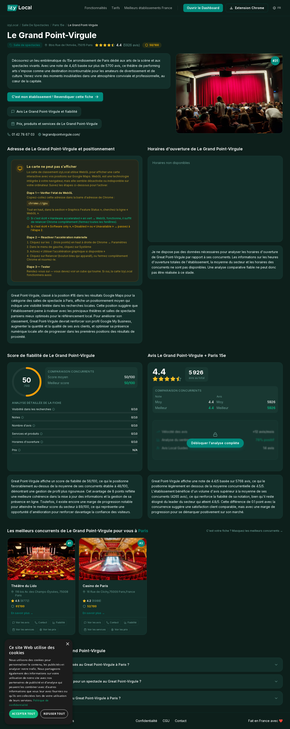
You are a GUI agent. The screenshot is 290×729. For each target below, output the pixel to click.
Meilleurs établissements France (148, 8)
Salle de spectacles (35, 25)
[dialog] (38, 681)
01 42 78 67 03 (23, 134)
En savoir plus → (22, 613)
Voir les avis (22, 622)
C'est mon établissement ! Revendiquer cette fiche (52, 97)
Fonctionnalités (96, 8)
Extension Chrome (249, 8)
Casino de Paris (95, 586)
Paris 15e (58, 25)
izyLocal (12, 25)
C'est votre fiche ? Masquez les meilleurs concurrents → (244, 530)
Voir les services (25, 629)
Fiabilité (60, 622)
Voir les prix (49, 629)
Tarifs (115, 8)
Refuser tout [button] (54, 714)
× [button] (67, 644)
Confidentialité (146, 721)
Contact (42, 622)
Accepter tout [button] (23, 714)
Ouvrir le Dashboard (203, 8)
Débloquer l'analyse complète (215, 443)
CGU (166, 721)
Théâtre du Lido (24, 586)
